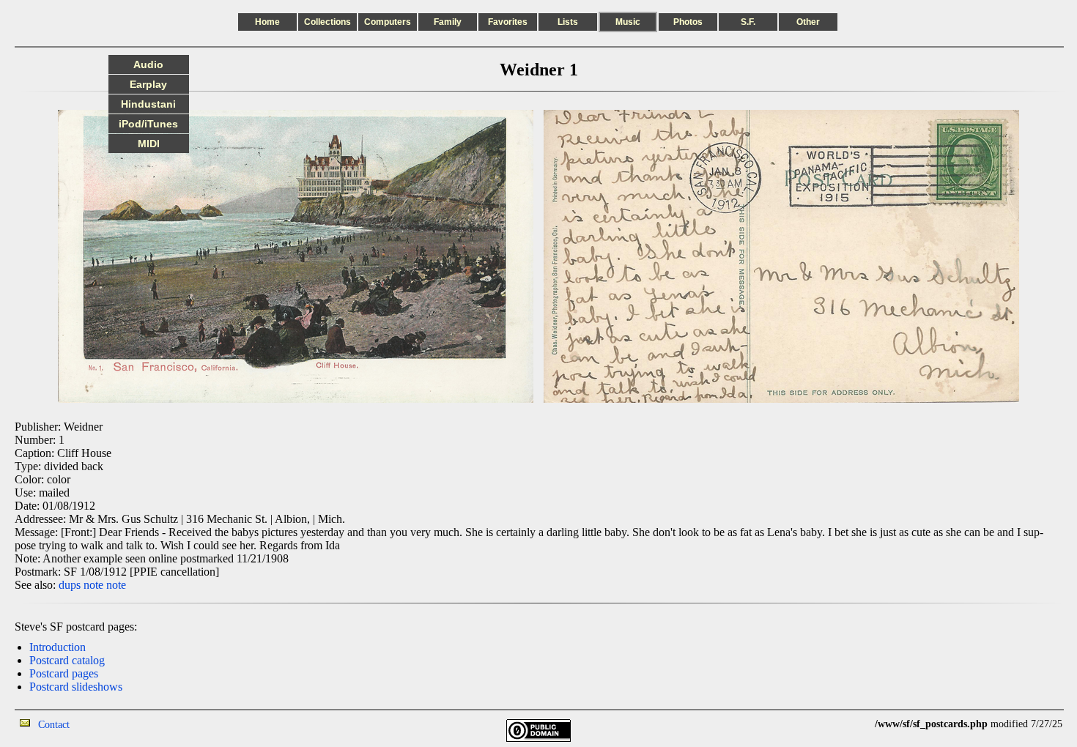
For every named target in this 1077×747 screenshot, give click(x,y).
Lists (568, 22)
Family (448, 22)
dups (70, 585)
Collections (327, 22)
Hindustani (148, 104)
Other (808, 22)
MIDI (149, 143)
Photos (688, 22)
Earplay (148, 84)
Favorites (508, 22)
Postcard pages (63, 673)
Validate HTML (102, 723)
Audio (148, 64)
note (93, 585)
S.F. (748, 22)
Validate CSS (848, 723)
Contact (54, 724)
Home (267, 22)
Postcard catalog (67, 660)
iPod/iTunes (148, 124)
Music (627, 22)
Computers (387, 22)
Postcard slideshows (75, 686)
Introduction (57, 647)
